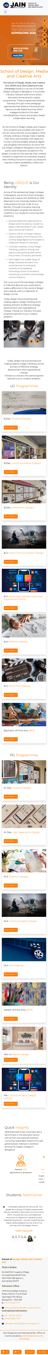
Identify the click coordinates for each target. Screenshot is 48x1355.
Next (46, 1172)
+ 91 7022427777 (11, 1303)
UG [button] (6, 1352)
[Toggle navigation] (5, 11)
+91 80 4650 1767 (11, 1318)
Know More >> (11, 427)
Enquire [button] (29, 1352)
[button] (31, 341)
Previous (2, 1172)
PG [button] (18, 1352)
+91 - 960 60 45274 (12, 1315)
